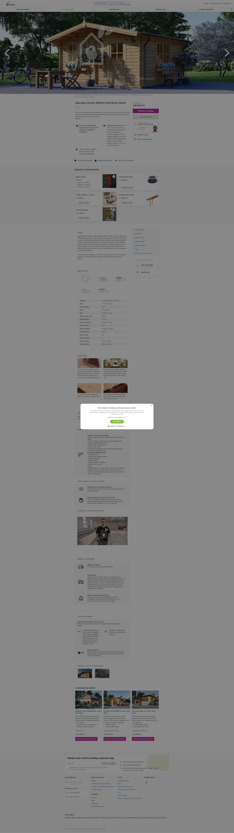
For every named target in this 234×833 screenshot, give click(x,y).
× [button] (151, 405)
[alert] (117, 416)
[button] (117, 417)
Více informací (119, 414)
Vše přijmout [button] (117, 421)
